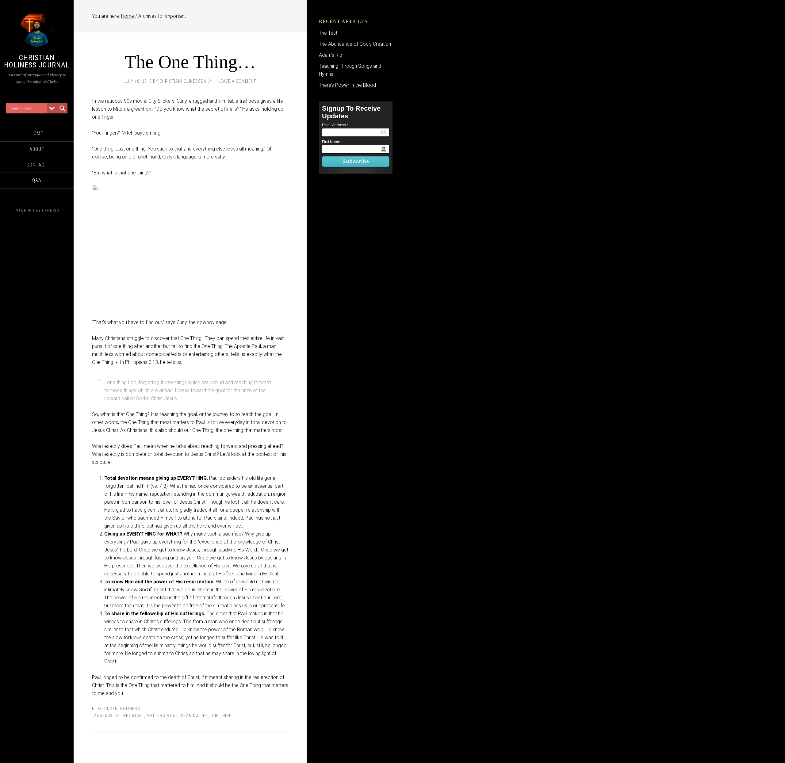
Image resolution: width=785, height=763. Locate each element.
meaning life (194, 715)
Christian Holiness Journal (37, 61)
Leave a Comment (237, 81)
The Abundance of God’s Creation (355, 44)
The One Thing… (190, 62)
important (132, 715)
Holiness (130, 708)
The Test (328, 33)
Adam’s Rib (330, 55)
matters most (162, 715)
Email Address (335, 125)
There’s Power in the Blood (347, 85)
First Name (331, 142)
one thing (221, 715)
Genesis (50, 210)
